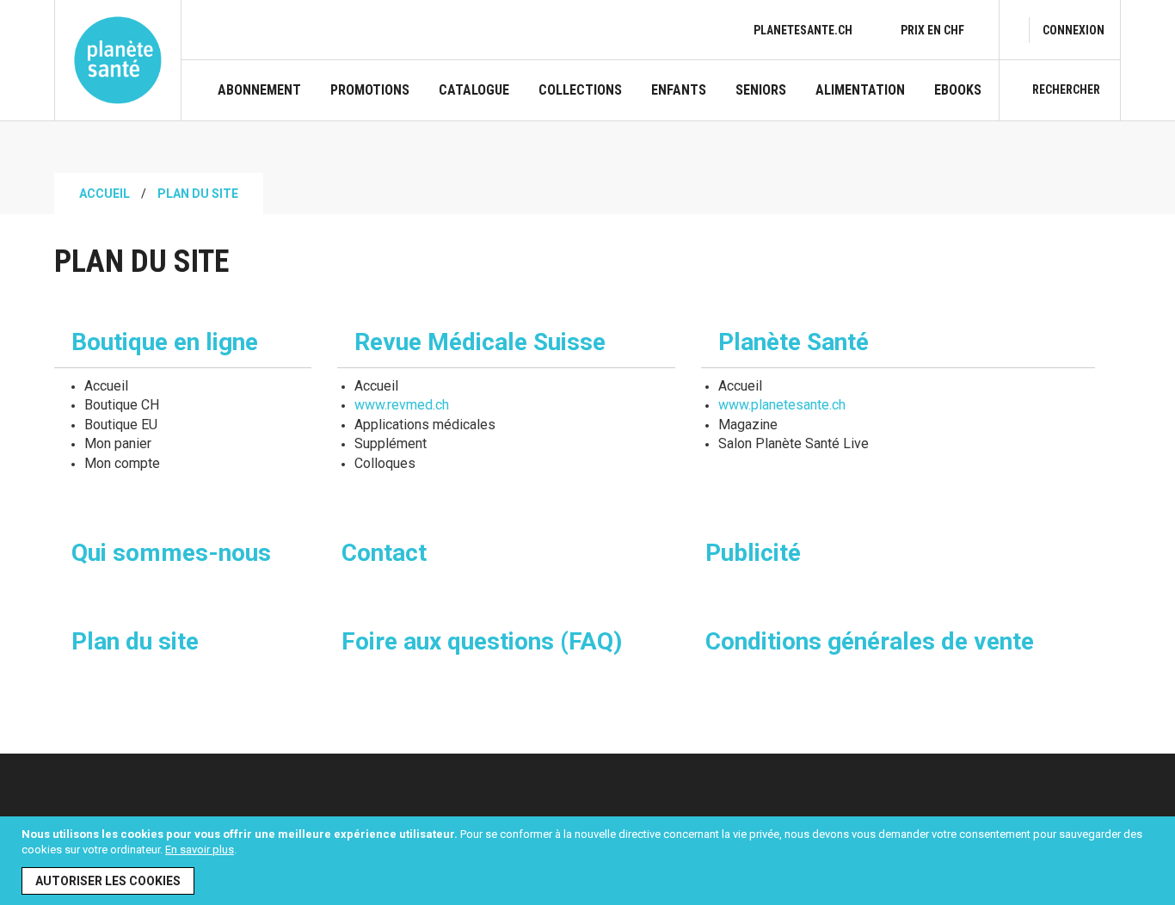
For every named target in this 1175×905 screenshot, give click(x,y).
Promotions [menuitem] (369, 90)
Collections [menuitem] (580, 90)
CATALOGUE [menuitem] (474, 90)
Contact (384, 553)
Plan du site (135, 641)
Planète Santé (793, 342)
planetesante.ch (803, 30)
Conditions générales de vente (869, 641)
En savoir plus (199, 849)
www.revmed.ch (401, 405)
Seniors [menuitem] (760, 90)
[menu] (599, 101)
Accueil (104, 193)
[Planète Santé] (117, 60)
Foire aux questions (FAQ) (481, 641)
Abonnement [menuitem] (259, 90)
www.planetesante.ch (782, 405)
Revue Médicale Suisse (480, 342)
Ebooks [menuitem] (957, 90)
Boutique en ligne (164, 342)
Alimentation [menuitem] (860, 90)
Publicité (753, 553)
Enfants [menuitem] (678, 90)
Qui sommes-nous (171, 553)
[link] (1073, 30)
